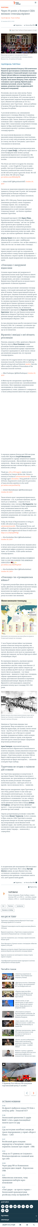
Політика (4, 7)
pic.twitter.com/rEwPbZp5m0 (11, 565)
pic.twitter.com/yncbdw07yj (10, 485)
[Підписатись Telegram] (27, 1206)
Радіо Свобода (15, 18)
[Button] (18, 25)
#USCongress (16, 472)
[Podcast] (2, 1210)
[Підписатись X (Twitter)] (11, 1206)
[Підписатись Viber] (23, 1206)
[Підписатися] (6, 1210)
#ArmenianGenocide (23, 476)
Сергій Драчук (5, 18)
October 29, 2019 (6, 492)
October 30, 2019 (7, 571)
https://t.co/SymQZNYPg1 (10, 533)
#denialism (15, 479)
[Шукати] (33, 1225)
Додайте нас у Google (9, 1225)
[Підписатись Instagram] (19, 1206)
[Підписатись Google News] (6, 1206)
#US (10, 472)
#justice (28, 364)
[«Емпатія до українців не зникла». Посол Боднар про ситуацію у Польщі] (8, 976)
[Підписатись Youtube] (15, 1206)
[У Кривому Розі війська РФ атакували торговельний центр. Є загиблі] (19, 1072)
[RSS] (31, 1206)
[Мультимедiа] (20, 1225)
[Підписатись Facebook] (2, 1206)
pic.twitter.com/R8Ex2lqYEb (10, 177)
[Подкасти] (27, 1225)
